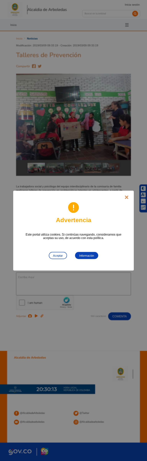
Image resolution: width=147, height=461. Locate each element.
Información (86, 255)
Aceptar (58, 255)
